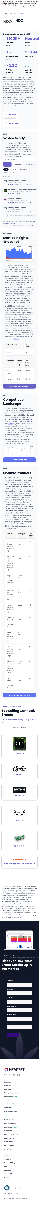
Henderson (24, 169)
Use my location (30, 164)
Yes (31, 6)
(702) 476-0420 (13, 185)
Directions (22, 185)
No (34, 6)
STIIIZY (10, 424)
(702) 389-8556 (13, 203)
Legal (15, 1188)
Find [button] (7, 164)
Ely (12, 173)
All (5, 169)
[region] (19, 195)
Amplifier (8, 1149)
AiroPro (24, 426)
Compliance (8, 1193)
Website (29, 185)
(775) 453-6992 (13, 212)
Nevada (16, 339)
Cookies (22, 1188)
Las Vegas (14, 169)
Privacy (16, 1193)
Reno (6, 173)
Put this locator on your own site (24, 226)
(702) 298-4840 (13, 194)
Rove (30, 419)
